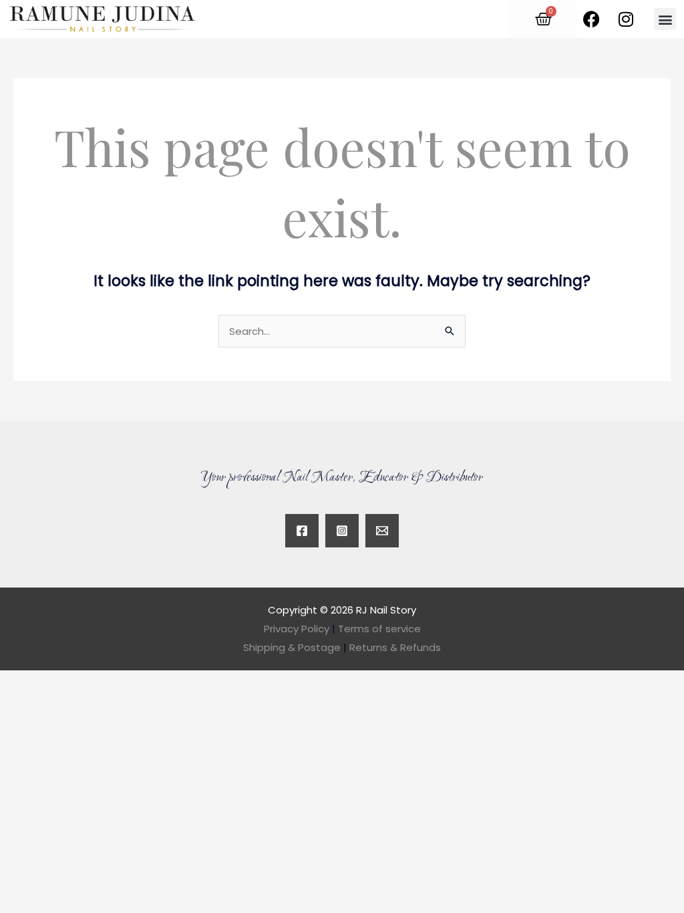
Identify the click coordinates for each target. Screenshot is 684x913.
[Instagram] (342, 530)
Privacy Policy (296, 629)
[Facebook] (302, 530)
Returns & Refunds (395, 647)
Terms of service (379, 629)
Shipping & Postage (295, 647)
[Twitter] (382, 530)
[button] (665, 19)
